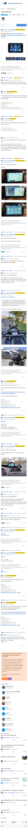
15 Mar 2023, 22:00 (9, 577)
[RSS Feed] (26, 15)
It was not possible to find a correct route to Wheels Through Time (12, 746)
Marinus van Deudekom (8, 770)
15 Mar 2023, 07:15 (14, 494)
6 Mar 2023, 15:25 (9, 31)
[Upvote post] (21, 73)
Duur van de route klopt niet (8, 735)
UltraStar (5, 515)
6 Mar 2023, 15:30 (17, 80)
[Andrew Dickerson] (2, 802)
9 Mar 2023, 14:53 (14, 273)
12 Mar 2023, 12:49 (9, 448)
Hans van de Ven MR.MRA (9, 29)
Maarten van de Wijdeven (9, 792)
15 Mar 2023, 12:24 (15, 515)
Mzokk (4, 802)
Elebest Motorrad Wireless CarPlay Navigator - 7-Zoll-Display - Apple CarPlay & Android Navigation (13, 35)
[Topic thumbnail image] (24, 758)
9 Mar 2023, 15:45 (9, 294)
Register (5, 678)
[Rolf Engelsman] (2, 737)
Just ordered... (11, 296)
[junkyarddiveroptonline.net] (2, 749)
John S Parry (6, 782)
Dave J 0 (5, 91)
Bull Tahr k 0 (6, 761)
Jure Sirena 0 (6, 80)
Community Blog (4, 14)
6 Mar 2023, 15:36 (9, 120)
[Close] (25, 654)
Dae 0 (4, 137)
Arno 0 (4, 258)
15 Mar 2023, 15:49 (9, 554)
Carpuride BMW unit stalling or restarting (12, 790)
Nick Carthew (6, 118)
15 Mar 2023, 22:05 (9, 604)
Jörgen (4, 381)
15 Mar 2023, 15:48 (9, 531)
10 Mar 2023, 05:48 (9, 419)
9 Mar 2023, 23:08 (9, 383)
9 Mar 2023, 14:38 (14, 258)
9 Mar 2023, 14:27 (9, 162)
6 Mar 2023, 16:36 (14, 137)
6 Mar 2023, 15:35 (9, 93)
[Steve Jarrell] (2, 783)
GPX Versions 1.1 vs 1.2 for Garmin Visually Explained (10, 779)
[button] (2, 826)
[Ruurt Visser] (2, 812)
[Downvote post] (26, 73)
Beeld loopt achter (6, 768)
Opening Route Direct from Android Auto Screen (14, 800)
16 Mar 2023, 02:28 (15, 635)
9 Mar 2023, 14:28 (9, 236)
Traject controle (5, 810)
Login (9, 678)
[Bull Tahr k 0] (2, 761)
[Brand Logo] (4, 3)
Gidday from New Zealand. (8, 756)
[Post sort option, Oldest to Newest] (3, 25)
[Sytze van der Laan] (2, 793)
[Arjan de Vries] (2, 771)
